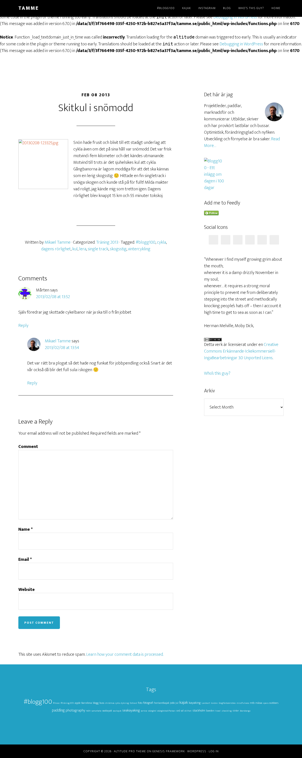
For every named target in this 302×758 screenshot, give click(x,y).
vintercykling (139, 249)
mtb (252, 702)
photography (75, 710)
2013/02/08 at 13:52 (53, 297)
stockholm (198, 710)
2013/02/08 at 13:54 (62, 347)
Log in (214, 751)
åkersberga (245, 711)
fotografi (148, 702)
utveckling (227, 711)
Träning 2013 (107, 242)
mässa (258, 702)
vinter (236, 711)
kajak (183, 702)
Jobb (172, 703)
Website (26, 589)
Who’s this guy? (217, 373)
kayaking (195, 703)
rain (88, 711)
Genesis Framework (168, 751)
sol (182, 711)
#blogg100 (145, 242)
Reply (23, 325)
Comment (28, 446)
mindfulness (243, 703)
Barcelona (86, 703)
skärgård (152, 711)
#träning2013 (67, 703)
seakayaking (131, 710)
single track (98, 249)
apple (77, 703)
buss (101, 703)
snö (178, 711)
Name (25, 529)
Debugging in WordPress (235, 17)
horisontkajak (161, 702)
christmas (109, 703)
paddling (58, 710)
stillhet (187, 711)
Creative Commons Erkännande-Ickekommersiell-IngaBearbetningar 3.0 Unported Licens (241, 351)
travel (218, 711)
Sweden (210, 710)
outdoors (273, 703)
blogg (96, 703)
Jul (177, 702)
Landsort (206, 703)
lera (82, 249)
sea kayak (117, 711)
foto (140, 702)
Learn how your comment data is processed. (124, 654)
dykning (125, 703)
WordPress (196, 751)
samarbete (96, 711)
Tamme (28, 8)
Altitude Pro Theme (130, 751)
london (214, 703)
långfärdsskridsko (227, 703)
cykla (161, 242)
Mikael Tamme (58, 341)
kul (75, 249)
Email (25, 559)
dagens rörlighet (56, 249)
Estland (133, 703)
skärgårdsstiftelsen (166, 711)
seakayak (107, 711)
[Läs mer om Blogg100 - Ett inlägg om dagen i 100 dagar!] (214, 187)
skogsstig (118, 249)
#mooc (56, 703)
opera (265, 703)
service (144, 711)
